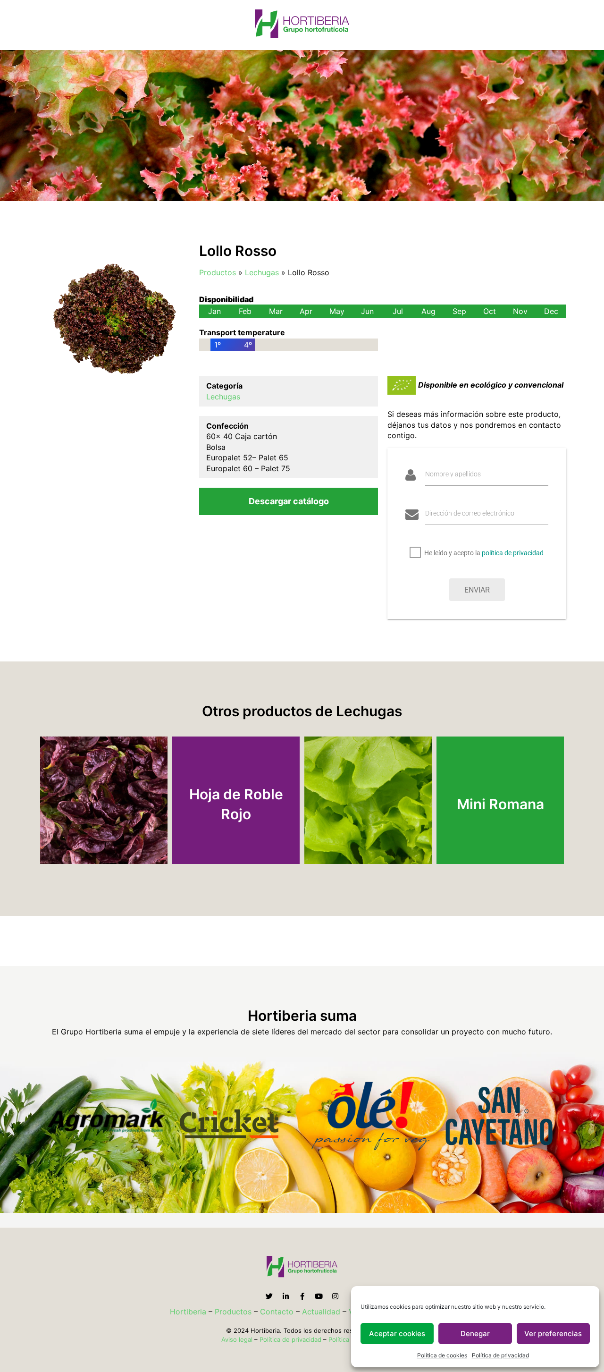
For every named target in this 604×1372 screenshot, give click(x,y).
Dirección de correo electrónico (469, 513)
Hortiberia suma (302, 1015)
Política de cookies (442, 1355)
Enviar (477, 589)
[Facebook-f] (302, 1296)
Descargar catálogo (289, 501)
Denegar (475, 1333)
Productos (217, 272)
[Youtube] (318, 1296)
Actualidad (321, 1311)
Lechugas (262, 272)
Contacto (277, 1311)
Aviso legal (236, 1339)
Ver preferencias (553, 1333)
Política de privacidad (500, 1355)
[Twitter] (269, 1296)
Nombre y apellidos (453, 474)
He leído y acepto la (484, 553)
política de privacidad (513, 553)
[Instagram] (335, 1296)
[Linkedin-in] (285, 1296)
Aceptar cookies (397, 1333)
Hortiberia (188, 1311)
